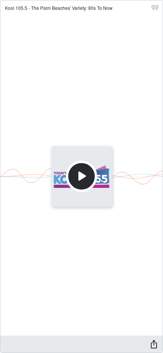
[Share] (153, 343)
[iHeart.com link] (155, 9)
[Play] (81, 176)
